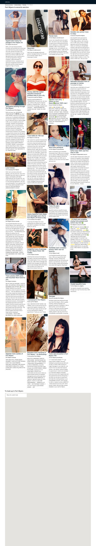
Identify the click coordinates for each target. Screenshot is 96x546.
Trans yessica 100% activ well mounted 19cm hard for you (15, 277)
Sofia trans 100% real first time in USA (79, 151)
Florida (24, 5)
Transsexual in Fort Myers (36, 300)
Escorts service (9, 5)
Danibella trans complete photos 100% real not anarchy (57, 249)
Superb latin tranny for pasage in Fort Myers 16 (14, 41)
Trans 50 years (54, 206)
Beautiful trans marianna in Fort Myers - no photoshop (36, 353)
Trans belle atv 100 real (35, 136)
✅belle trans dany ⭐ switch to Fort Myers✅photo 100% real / (58, 101)
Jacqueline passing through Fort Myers (15, 107)
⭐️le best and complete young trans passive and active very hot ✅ (79, 221)
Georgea (52, 296)
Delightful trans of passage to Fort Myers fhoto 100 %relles (36, 251)
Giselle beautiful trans (78, 284)
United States (17, 5)
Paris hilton (9, 219)
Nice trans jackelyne (56, 147)
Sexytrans (30, 48)
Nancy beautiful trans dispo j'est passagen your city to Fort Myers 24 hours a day (37, 215)
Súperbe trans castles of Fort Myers (14, 354)
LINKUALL (7, 2)
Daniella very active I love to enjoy (79, 33)
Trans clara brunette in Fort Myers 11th (58, 355)
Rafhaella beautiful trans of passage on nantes (79, 82)
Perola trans (53, 36)
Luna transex (10, 168)
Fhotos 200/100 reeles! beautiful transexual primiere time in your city (36, 93)
